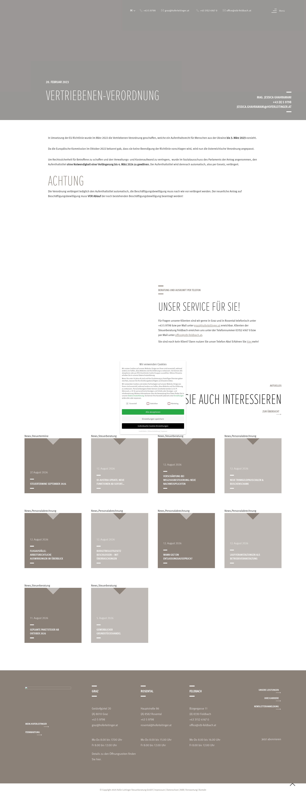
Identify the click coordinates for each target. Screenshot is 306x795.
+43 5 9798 (98, 719)
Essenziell (133, 403)
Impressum (159, 789)
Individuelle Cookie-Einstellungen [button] (153, 425)
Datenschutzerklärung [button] (154, 431)
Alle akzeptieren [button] (153, 411)
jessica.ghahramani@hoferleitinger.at (264, 106)
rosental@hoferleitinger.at (156, 725)
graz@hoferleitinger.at (207, 325)
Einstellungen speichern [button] (153, 418)
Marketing (174, 403)
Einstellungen (179, 395)
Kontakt (202, 789)
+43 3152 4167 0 (199, 719)
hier (249, 341)
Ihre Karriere (271, 698)
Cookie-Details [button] (143, 431)
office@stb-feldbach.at (188, 335)
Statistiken (154, 403)
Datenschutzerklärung (136, 395)
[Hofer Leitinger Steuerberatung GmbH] (32, 14)
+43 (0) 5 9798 (282, 102)
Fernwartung (32, 732)
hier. (98, 759)
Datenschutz (172, 789)
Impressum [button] (164, 431)
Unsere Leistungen (269, 690)
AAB (182, 789)
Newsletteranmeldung (266, 706)
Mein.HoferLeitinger (36, 723)
